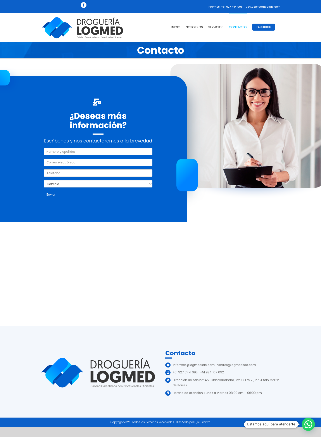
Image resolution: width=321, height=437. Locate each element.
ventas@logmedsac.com (263, 7)
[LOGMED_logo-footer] (98, 359)
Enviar (51, 194)
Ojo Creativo (203, 422)
